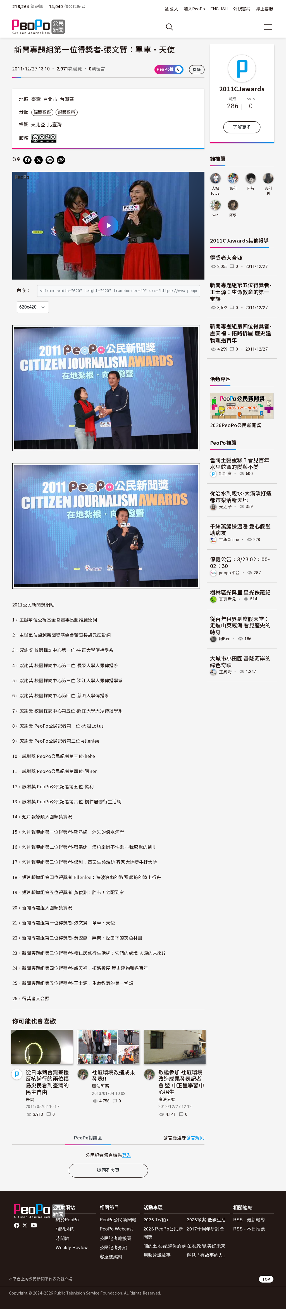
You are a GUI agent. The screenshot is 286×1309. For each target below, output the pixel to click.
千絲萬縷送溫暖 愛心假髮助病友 (240, 529)
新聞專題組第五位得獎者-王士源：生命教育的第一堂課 (240, 292)
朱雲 (30, 1099)
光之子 (225, 506)
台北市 (50, 99)
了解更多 (242, 127)
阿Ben (224, 638)
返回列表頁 (108, 1170)
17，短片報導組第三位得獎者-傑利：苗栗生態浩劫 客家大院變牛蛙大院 (84, 861)
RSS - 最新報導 (249, 1219)
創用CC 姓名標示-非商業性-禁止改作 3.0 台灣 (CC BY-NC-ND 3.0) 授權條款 (45, 138)
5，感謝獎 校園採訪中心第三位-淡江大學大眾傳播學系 (67, 680)
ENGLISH (219, 8)
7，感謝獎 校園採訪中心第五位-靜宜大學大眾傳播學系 (67, 710)
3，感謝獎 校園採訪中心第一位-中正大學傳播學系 (63, 650)
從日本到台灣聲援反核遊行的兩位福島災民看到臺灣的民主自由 (47, 1081)
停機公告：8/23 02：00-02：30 (240, 562)
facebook (17, 1225)
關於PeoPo (67, 1219)
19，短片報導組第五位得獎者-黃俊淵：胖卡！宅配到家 (68, 892)
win (215, 215)
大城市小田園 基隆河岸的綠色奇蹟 (240, 661)
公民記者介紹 (113, 1247)
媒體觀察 (42, 112)
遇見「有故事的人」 (207, 1255)
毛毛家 (225, 473)
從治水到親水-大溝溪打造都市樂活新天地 (240, 496)
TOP (266, 1279)
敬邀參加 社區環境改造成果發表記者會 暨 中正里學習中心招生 (181, 1081)
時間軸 (62, 1238)
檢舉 (197, 69)
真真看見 (227, 598)
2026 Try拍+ (156, 1219)
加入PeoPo (194, 8)
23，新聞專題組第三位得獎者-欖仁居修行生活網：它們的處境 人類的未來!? (89, 953)
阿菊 (250, 188)
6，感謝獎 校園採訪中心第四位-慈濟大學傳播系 (60, 695)
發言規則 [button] (195, 1138)
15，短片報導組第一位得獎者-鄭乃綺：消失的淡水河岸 (68, 831)
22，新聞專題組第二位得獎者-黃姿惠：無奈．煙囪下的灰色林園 (77, 937)
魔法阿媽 (100, 1086)
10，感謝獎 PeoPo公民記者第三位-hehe (53, 756)
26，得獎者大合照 (30, 998)
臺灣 (36, 99)
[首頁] (38, 27)
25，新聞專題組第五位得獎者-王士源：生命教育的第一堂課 (72, 983)
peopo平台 (229, 572)
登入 (174, 9)
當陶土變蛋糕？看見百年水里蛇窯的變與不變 (240, 463)
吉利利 (268, 190)
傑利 (233, 188)
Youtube (34, 1225)
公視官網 (241, 8)
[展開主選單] (268, 27)
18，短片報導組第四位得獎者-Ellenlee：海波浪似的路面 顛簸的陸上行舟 (86, 877)
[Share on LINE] (50, 160)
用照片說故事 (157, 1255)
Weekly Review (72, 1247)
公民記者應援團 (116, 1238)
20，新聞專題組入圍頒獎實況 (42, 907)
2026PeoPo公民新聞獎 (235, 425)
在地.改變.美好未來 (206, 1245)
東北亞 (38, 125)
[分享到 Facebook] (27, 160)
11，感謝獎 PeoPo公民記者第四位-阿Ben (55, 771)
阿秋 (233, 215)
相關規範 (65, 1228)
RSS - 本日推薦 (249, 1228)
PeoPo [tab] (88, 1138)
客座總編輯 (111, 1256)
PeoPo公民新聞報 (118, 1219)
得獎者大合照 (226, 258)
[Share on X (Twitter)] (38, 160)
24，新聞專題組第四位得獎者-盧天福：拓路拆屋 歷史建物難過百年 (80, 968)
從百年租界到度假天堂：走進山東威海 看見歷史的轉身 (240, 625)
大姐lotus (215, 190)
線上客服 (264, 8)
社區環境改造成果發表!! (113, 1075)
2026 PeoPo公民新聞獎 (163, 1232)
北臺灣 (54, 125)
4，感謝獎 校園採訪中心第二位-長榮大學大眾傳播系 (65, 665)
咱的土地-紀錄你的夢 (165, 1245)
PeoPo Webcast (116, 1228)
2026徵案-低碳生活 (206, 1219)
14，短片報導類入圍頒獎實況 (42, 816)
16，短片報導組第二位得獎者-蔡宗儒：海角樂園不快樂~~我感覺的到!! (84, 846)
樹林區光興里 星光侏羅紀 (240, 592)
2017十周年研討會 (205, 1228)
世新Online (229, 539)
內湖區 (66, 99)
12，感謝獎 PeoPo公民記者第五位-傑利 (53, 786)
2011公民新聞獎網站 (33, 604)
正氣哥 (225, 671)
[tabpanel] (108, 1155)
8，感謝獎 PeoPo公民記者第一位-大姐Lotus (58, 725)
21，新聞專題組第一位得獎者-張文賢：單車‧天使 (63, 922)
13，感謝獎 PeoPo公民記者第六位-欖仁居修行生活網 (66, 801)
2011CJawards (241, 88)
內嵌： (23, 290)
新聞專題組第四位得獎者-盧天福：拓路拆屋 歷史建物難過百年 (240, 333)
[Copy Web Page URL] (61, 160)
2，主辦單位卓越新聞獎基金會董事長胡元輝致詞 (61, 635)
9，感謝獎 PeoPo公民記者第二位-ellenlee (56, 740)
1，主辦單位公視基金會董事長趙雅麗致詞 (54, 619)
